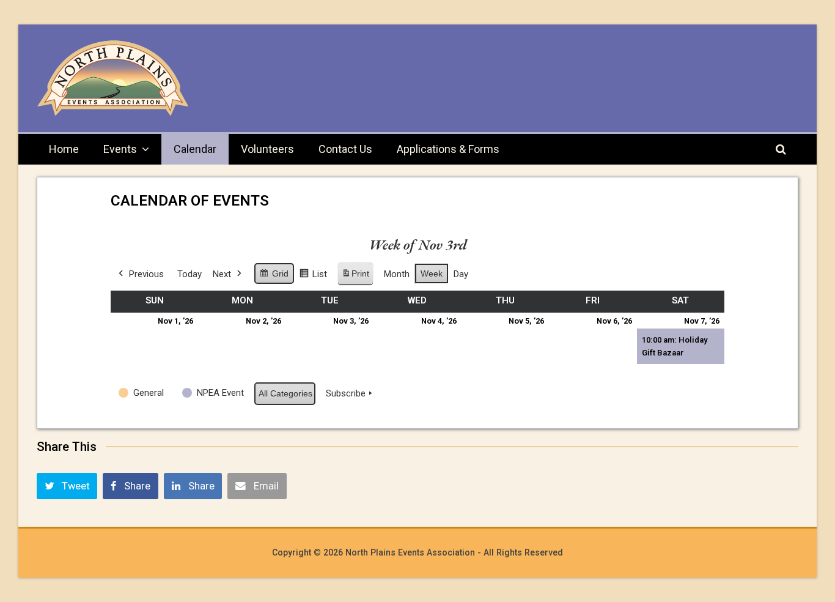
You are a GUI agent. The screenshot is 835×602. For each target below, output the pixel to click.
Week (432, 273)
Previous (146, 274)
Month (397, 274)
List (313, 277)
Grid (274, 276)
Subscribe (346, 393)
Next (222, 274)
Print (355, 277)
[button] (67, 486)
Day (461, 274)
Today (189, 274)
